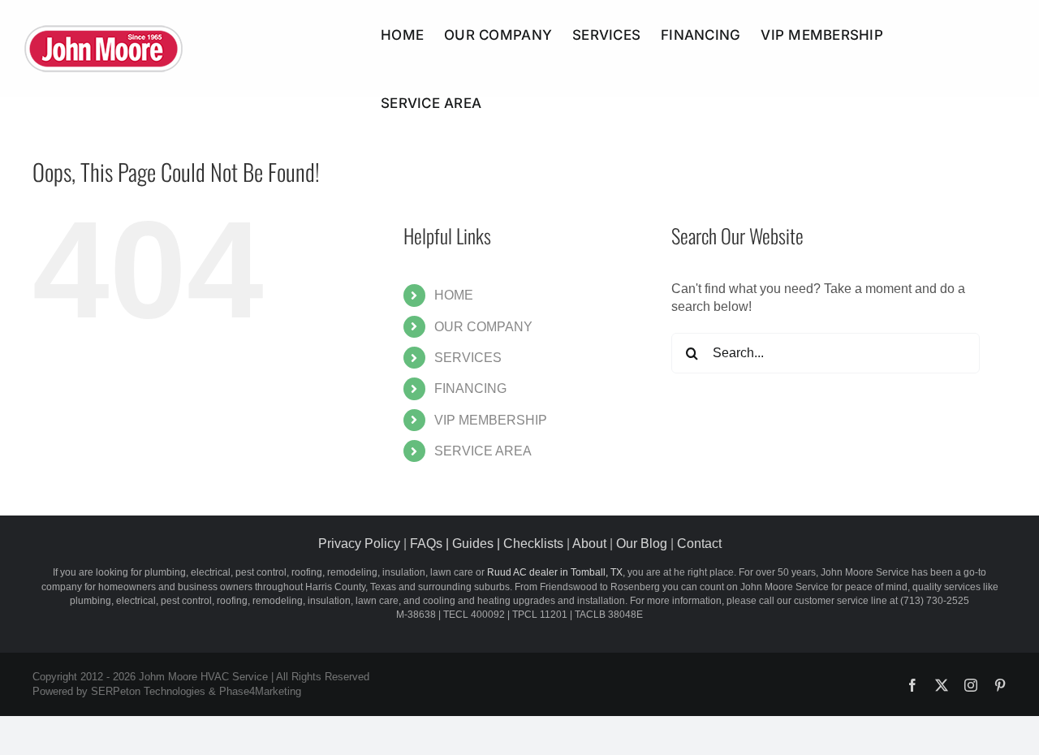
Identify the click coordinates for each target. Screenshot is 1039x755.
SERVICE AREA (483, 451)
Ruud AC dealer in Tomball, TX (555, 572)
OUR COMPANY (483, 327)
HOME (453, 295)
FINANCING (470, 388)
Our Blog (641, 543)
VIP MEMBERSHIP (490, 420)
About (589, 543)
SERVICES (468, 358)
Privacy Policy (359, 543)
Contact (699, 543)
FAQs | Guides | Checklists (486, 543)
